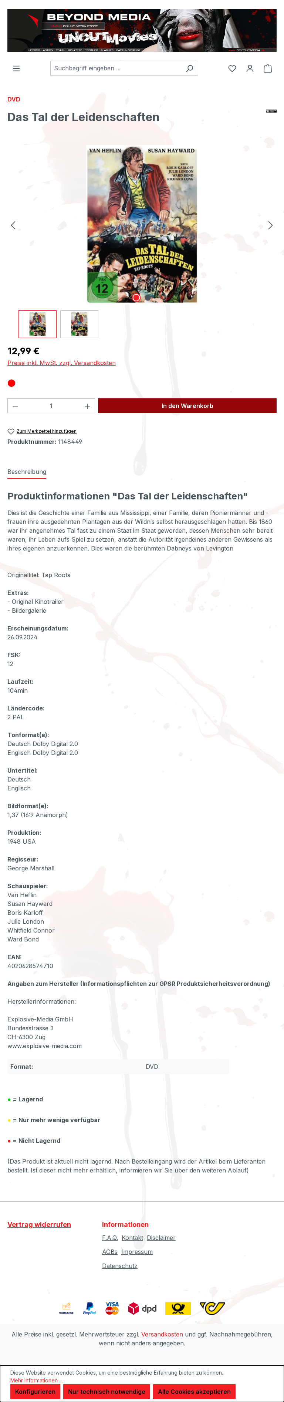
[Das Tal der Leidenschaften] (142, 224)
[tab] (26, 472)
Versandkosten (162, 1334)
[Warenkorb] (268, 68)
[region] (142, 241)
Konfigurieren (35, 1391)
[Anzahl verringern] (15, 405)
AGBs (110, 1251)
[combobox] (115, 68)
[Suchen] (189, 68)
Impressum (137, 1251)
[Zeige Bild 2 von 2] (148, 298)
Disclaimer (161, 1237)
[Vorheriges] (12, 225)
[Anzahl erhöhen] (87, 405)
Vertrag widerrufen (39, 1224)
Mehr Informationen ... (36, 1380)
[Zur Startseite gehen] (142, 30)
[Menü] (16, 68)
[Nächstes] (270, 225)
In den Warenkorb (187, 405)
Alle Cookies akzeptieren (194, 1391)
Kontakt (132, 1237)
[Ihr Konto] (250, 68)
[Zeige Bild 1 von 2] (136, 298)
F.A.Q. (110, 1237)
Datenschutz (120, 1265)
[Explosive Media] (271, 120)
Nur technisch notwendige (106, 1391)
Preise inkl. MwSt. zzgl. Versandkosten (61, 363)
